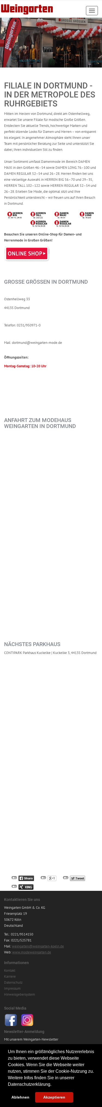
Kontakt (9, 970)
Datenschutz (13, 982)
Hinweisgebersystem (19, 994)
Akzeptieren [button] (54, 1097)
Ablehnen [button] (20, 1097)
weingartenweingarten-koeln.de (38, 946)
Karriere (10, 976)
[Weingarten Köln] (27, 7)
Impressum (12, 988)
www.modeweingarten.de (31, 952)
